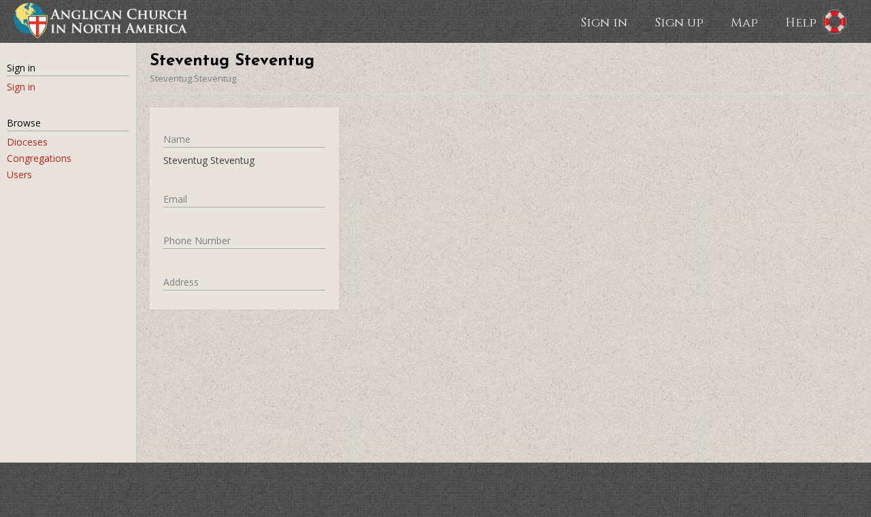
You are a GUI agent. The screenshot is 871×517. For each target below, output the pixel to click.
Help (801, 21)
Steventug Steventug (193, 78)
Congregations (39, 158)
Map (744, 21)
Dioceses (27, 141)
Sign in (603, 21)
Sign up (679, 21)
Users (19, 174)
